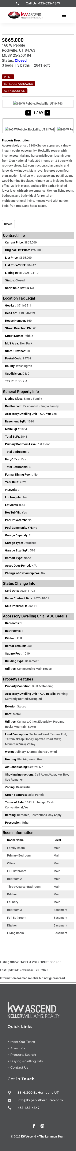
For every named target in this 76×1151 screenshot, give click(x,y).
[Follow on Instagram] (42, 1126)
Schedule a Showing (18, 83)
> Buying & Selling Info (25, 1061)
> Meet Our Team (21, 1042)
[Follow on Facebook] (33, 1126)
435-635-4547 (28, 1108)
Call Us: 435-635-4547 (43, 3)
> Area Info (16, 1048)
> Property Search (22, 1055)
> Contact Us (18, 1067)
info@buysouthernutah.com (40, 1100)
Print (8, 76)
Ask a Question (14, 90)
